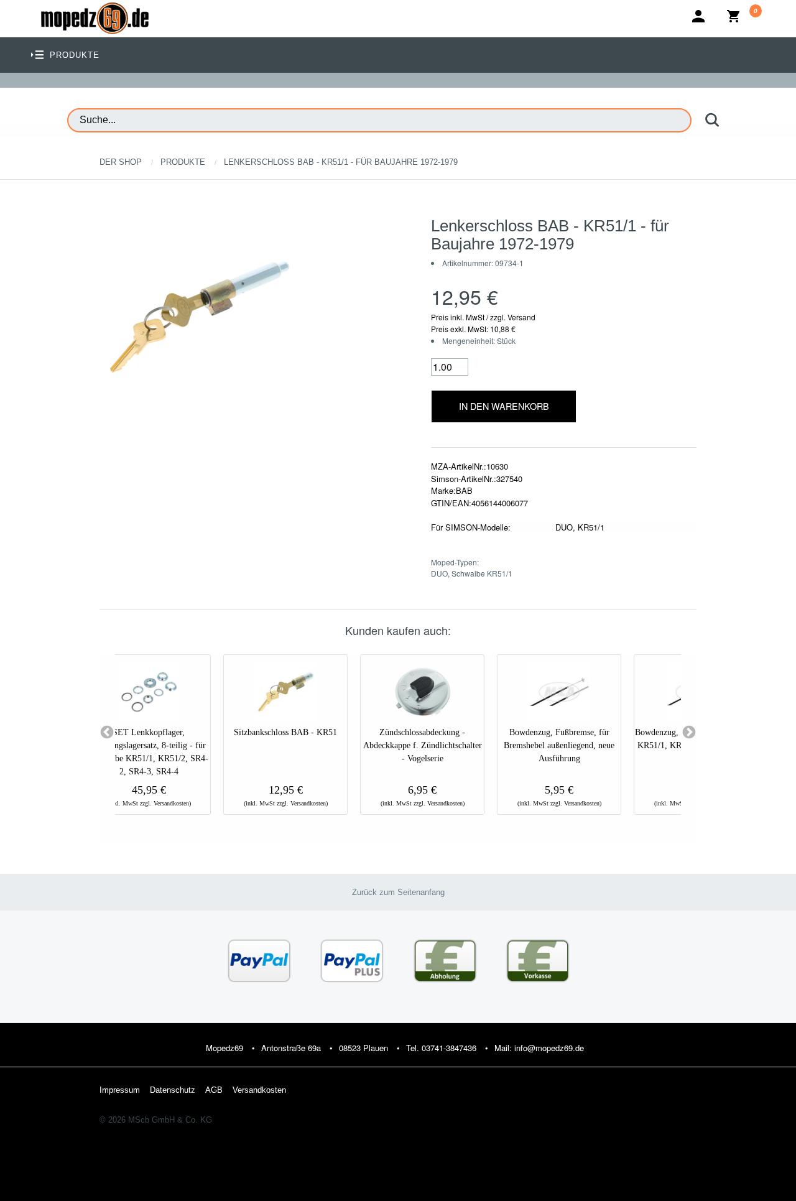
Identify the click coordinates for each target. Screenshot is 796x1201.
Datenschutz (172, 1090)
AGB (214, 1090)
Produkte (182, 162)
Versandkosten (259, 1090)
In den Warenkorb (504, 405)
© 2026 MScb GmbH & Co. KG (156, 1119)
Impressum (120, 1090)
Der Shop (121, 162)
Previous (107, 732)
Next (689, 732)
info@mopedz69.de (549, 1048)
